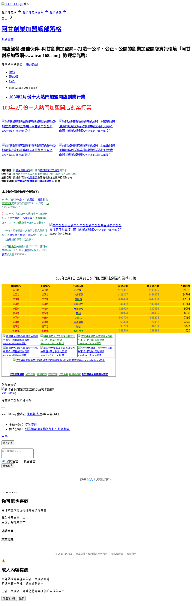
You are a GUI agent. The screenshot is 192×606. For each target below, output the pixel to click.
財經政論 (32, 64)
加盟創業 (33, 177)
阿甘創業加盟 (23, 170)
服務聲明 (131, 553)
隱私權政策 (117, 553)
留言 (39, 414)
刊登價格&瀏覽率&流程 (95, 374)
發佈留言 (8, 465)
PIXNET (68, 553)
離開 (21, 598)
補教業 (12, 246)
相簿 (12, 72)
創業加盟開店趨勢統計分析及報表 (47, 429)
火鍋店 (39, 218)
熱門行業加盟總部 (49, 170)
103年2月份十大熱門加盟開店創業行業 (47, 96)
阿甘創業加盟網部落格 (32, 29)
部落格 (13, 76)
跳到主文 (8, 39)
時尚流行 (31, 424)
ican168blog (9, 392)
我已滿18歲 (9, 598)
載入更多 (8, 443)
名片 (12, 81)
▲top (5, 435)
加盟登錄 (30, 374)
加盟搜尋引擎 (17, 374)
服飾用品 (78, 330)
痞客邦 (31, 414)
